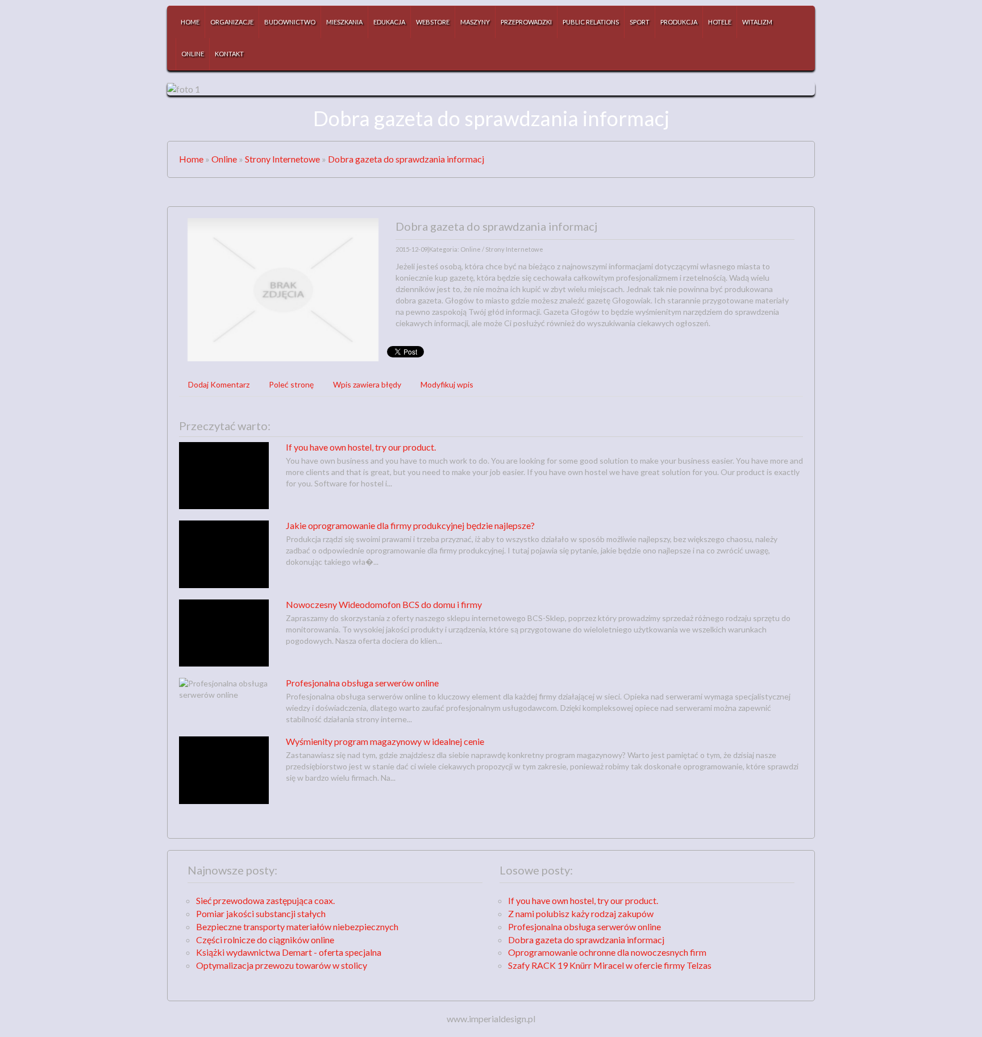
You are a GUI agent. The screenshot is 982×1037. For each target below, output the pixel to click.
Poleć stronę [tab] (291, 384)
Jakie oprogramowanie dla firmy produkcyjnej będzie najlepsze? (410, 525)
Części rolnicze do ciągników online (265, 939)
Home (191, 158)
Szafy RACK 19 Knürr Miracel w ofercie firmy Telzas (609, 965)
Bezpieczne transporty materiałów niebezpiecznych (297, 926)
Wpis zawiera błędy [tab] (367, 384)
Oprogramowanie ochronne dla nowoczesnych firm (607, 952)
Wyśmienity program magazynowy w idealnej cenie (385, 741)
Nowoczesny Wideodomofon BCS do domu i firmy (384, 604)
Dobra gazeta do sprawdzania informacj (406, 158)
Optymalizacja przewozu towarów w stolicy (281, 965)
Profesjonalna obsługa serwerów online (362, 682)
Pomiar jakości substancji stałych (261, 913)
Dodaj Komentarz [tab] (218, 384)
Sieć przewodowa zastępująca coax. (265, 900)
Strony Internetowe (282, 158)
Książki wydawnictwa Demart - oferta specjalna (288, 952)
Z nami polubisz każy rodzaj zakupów (581, 913)
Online (224, 158)
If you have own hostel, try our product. (361, 447)
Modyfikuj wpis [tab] (447, 384)
